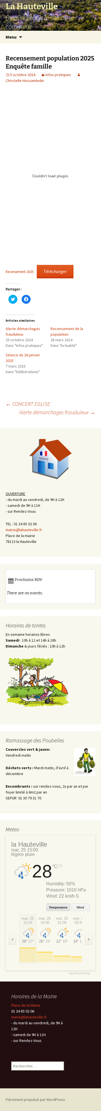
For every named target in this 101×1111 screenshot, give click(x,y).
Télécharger (55, 271)
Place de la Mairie (25, 1005)
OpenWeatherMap (79, 973)
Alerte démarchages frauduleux (57, 412)
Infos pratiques (58, 74)
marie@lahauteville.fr (29, 1017)
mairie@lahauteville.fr (24, 529)
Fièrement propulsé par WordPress (35, 1099)
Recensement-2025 (19, 271)
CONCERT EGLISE (28, 403)
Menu (11, 37)
